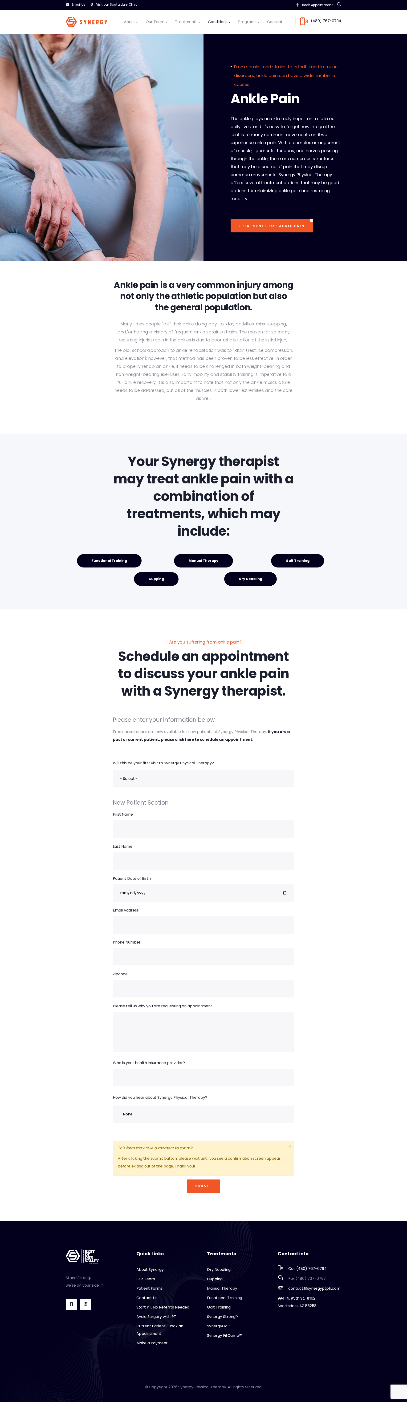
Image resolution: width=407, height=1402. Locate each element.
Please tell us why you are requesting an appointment (162, 1006)
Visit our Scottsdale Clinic (117, 4)
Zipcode (120, 974)
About (129, 21)
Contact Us (146, 1298)
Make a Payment (152, 1343)
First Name (123, 814)
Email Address (126, 910)
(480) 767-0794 (326, 21)
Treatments (186, 21)
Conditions (218, 21)
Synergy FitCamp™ (224, 1335)
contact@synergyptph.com (314, 1288)
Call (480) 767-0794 (307, 1268)
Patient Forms (149, 1288)
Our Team (155, 21)
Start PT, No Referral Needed (162, 1307)
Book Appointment (317, 5)
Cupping (156, 578)
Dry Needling (250, 578)
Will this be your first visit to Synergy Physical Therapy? (163, 763)
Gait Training (297, 560)
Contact (275, 21)
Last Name (122, 846)
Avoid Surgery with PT (156, 1316)
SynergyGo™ (219, 1326)
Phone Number (127, 942)
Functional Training (109, 560)
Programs (247, 21)
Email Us (78, 4)
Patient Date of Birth (132, 878)
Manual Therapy (203, 560)
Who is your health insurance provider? (149, 1063)
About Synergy (150, 1269)
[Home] (86, 21)
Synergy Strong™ (223, 1316)
